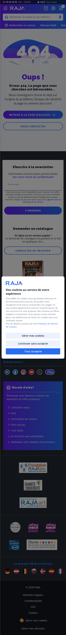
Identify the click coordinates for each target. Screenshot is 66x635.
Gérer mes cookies (33, 335)
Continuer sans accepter (33, 343)
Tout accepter (33, 351)
